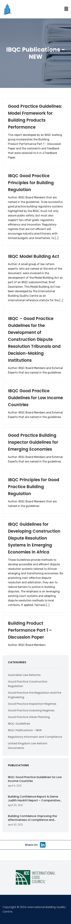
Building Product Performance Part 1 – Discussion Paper (30, 630)
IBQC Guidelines (19, 724)
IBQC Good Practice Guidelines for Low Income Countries (35, 398)
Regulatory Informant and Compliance (35, 737)
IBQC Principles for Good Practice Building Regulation (33, 486)
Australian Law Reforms (24, 675)
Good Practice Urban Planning (29, 717)
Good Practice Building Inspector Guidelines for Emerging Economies (33, 442)
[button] (66, 9)
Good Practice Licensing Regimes (31, 710)
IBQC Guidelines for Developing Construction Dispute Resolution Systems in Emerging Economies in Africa (34, 538)
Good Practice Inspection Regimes (32, 704)
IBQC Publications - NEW (25, 730)
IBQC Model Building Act (33, 256)
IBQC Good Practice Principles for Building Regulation (31, 182)
